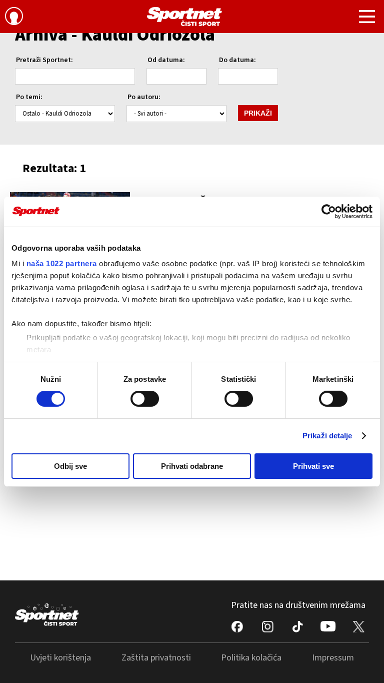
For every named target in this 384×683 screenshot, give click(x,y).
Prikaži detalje (327, 435)
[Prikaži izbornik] (367, 18)
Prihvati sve (313, 466)
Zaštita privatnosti (156, 657)
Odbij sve (70, 466)
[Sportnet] (184, 16)
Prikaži (258, 113)
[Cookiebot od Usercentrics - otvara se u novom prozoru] (328, 211)
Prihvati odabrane (192, 466)
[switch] (144, 399)
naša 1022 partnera (61, 263)
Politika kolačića (251, 657)
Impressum (333, 657)
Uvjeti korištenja (60, 657)
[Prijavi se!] (14, 18)
